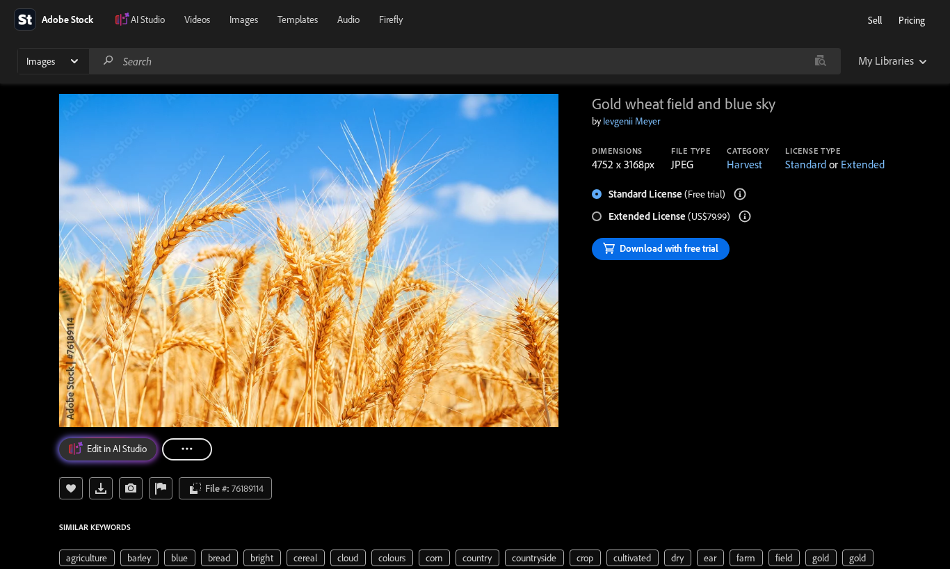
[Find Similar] (131, 488)
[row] (87, 558)
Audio (348, 19)
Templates (297, 19)
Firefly (391, 19)
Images (244, 19)
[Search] (108, 61)
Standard (805, 164)
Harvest (744, 164)
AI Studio (148, 19)
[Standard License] (740, 194)
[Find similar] (820, 61)
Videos (197, 19)
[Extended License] (745, 216)
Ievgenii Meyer (631, 121)
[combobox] (465, 61)
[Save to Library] (71, 488)
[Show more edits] (187, 449)
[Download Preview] (101, 488)
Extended (863, 164)
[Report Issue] (160, 488)
